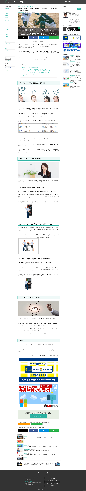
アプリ (6, 55)
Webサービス (7, 48)
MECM (6, 13)
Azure (6, 22)
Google (6, 52)
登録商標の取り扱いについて (52, 483)
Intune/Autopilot (8, 10)
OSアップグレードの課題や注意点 (30, 67)
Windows (7, 20)
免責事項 (52, 485)
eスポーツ (7, 45)
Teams (6, 36)
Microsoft (7, 8)
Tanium (6, 15)
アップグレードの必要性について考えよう (32, 66)
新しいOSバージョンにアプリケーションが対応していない (38, 70)
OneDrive (7, 31)
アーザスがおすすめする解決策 (29, 74)
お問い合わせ (68, 1)
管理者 (6, 34)
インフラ (6, 41)
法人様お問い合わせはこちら (38, 416)
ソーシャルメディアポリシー (52, 480)
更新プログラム (8, 17)
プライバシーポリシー (52, 478)
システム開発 (7, 43)
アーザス (6, 50)
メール (6, 29)
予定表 (6, 27)
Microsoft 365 (7, 24)
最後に (23, 75)
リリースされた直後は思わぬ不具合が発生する (35, 69)
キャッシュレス (8, 38)
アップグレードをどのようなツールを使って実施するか (37, 72)
